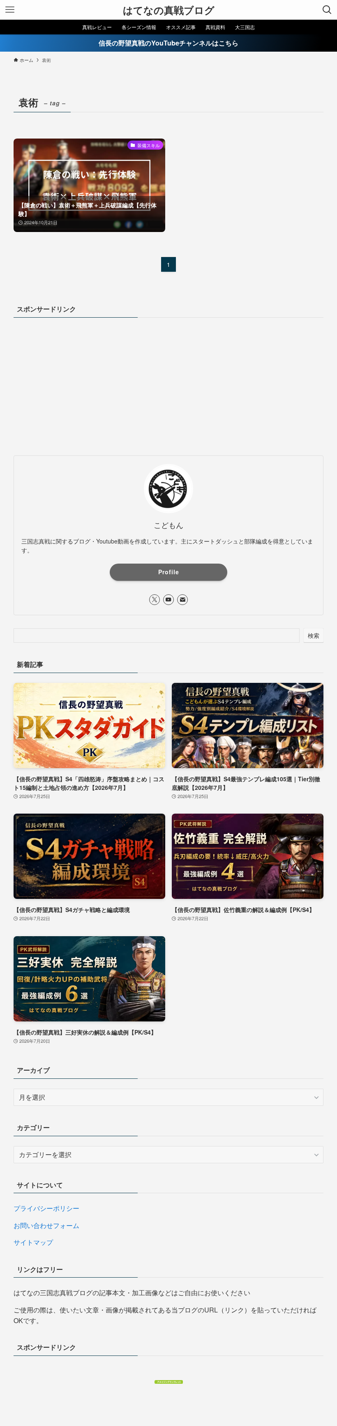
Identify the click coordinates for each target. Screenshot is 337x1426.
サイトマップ (33, 1242)
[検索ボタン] (327, 10)
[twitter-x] (154, 599)
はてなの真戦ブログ (169, 10)
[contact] (182, 599)
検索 (313, 635)
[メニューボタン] (10, 10)
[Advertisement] (168, 385)
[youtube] (168, 599)
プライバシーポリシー (46, 1208)
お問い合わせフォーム (46, 1225)
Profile (168, 572)
